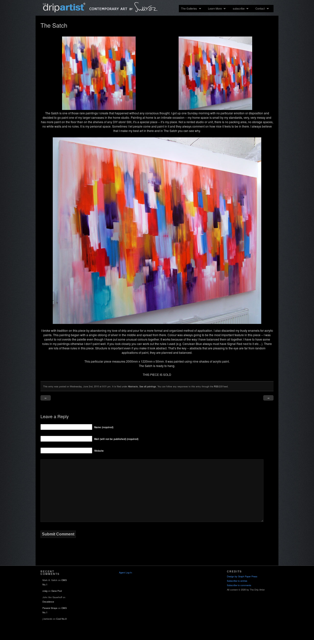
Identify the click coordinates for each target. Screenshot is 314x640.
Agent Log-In (125, 572)
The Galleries (188, 8)
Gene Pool (56, 591)
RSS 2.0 (218, 386)
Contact (259, 8)
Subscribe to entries (237, 580)
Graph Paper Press (247, 576)
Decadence (48, 601)
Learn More (214, 8)
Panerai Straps (49, 608)
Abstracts (133, 386)
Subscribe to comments (239, 585)
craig (44, 591)
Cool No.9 (61, 618)
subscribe (238, 8)
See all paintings (147, 386)
